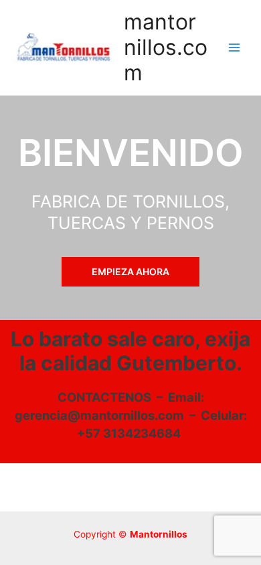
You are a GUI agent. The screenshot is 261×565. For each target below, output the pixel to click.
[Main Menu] (234, 48)
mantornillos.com (165, 47)
